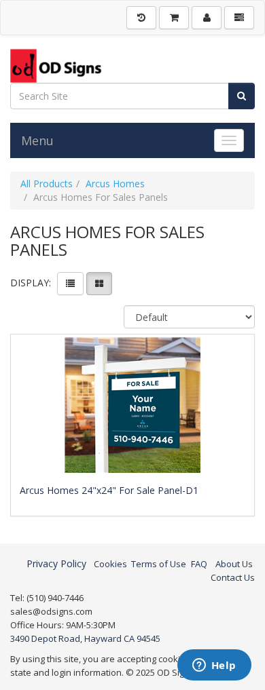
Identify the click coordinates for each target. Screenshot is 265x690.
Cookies (110, 564)
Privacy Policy (56, 563)
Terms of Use (158, 564)
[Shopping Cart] (174, 17)
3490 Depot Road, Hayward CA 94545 (85, 638)
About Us (234, 564)
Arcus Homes (115, 183)
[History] (141, 17)
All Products (46, 183)
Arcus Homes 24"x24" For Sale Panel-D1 (109, 490)
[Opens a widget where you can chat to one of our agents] (214, 666)
